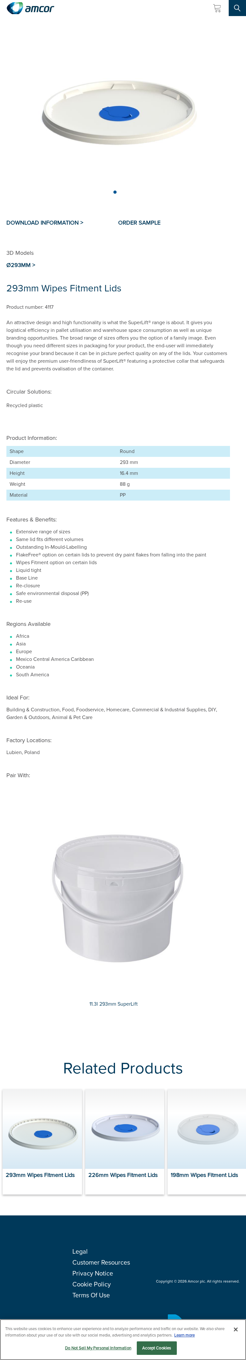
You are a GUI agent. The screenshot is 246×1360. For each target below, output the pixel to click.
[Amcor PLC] (30, 8)
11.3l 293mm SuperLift (113, 1004)
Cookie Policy (91, 1284)
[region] (123, 1339)
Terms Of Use (91, 1295)
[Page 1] (115, 192)
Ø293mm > (20, 265)
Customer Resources (101, 1262)
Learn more (184, 1335)
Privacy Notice (92, 1273)
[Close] (236, 1329)
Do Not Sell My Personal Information (98, 1348)
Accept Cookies (156, 1348)
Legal (80, 1251)
